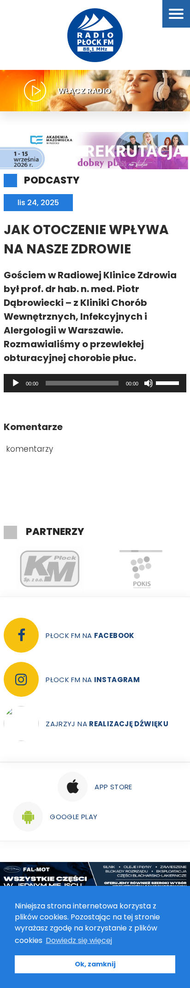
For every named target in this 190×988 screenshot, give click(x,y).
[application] (95, 383)
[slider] (169, 382)
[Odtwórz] (15, 383)
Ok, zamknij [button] (95, 964)
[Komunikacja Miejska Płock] (49, 569)
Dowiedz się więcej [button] (79, 940)
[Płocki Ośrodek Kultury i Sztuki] (140, 569)
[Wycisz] (148, 383)
